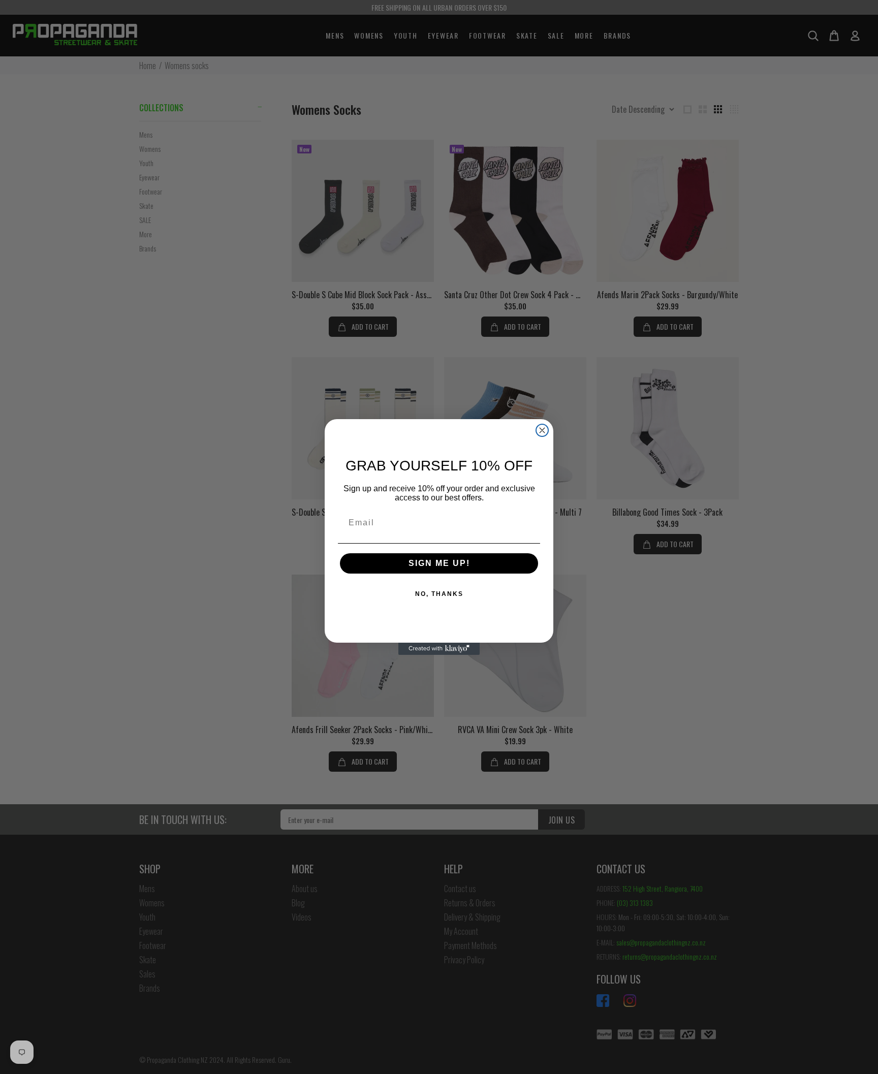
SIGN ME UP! (439, 563)
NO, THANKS (439, 593)
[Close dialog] (542, 430)
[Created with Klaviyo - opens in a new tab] (439, 649)
